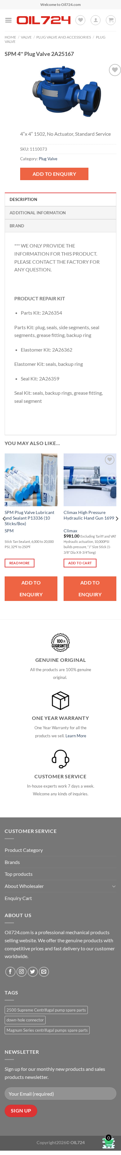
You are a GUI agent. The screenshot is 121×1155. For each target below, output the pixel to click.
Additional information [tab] (38, 212)
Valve (26, 37)
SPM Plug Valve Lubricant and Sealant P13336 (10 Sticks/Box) (29, 518)
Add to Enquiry (54, 174)
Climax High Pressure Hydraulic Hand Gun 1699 (89, 515)
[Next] (117, 531)
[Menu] (8, 20)
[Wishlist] (80, 20)
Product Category (24, 850)
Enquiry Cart (18, 898)
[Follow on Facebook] (10, 972)
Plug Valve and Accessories (63, 37)
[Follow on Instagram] (21, 972)
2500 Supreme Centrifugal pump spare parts (46, 1009)
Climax (70, 530)
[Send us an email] (44, 972)
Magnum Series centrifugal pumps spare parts (47, 1030)
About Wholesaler (24, 886)
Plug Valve (48, 158)
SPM (9, 530)
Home (10, 37)
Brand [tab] (17, 225)
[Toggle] (113, 886)
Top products (19, 874)
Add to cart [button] (80, 563)
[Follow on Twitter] (33, 972)
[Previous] (4, 531)
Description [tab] (23, 199)
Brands (12, 862)
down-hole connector (25, 1019)
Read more (19, 563)
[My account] (96, 20)
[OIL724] (43, 20)
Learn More (75, 735)
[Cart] (111, 20)
